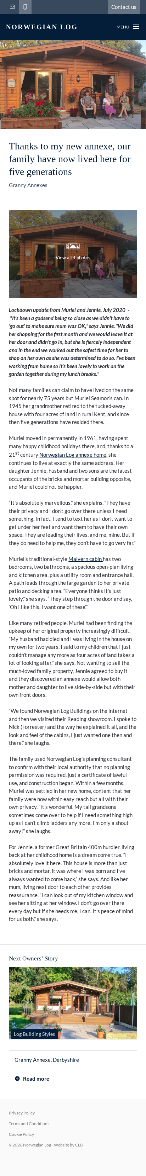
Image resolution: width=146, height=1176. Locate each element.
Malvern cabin (85, 559)
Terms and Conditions (29, 1123)
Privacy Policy (22, 1113)
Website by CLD (68, 1145)
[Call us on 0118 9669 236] (25, 7)
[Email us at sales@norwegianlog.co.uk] (12, 7)
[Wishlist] (35, 7)
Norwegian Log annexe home (72, 454)
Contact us (123, 7)
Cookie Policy (21, 1134)
